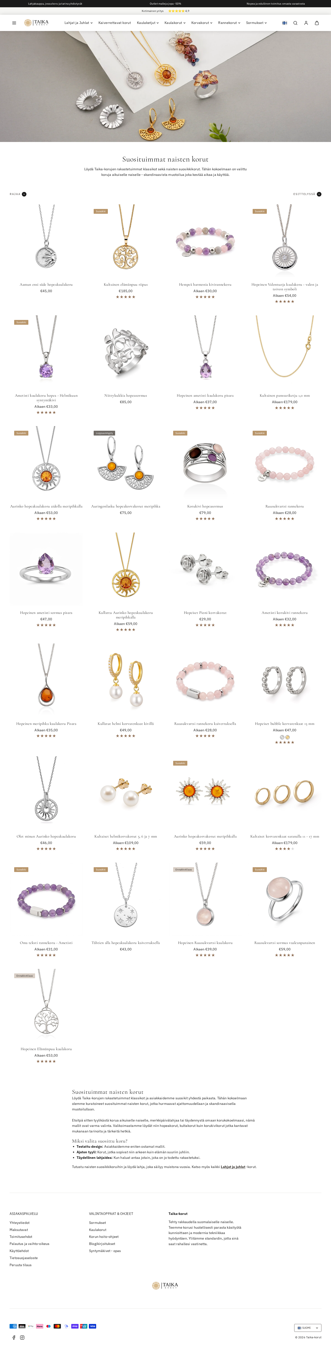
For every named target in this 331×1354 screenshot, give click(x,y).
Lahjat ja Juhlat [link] (77, 22)
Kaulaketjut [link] (146, 22)
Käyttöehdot (19, 1251)
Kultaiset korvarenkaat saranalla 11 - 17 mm (284, 836)
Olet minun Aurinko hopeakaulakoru (46, 836)
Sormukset (97, 1222)
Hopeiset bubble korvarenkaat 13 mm (284, 723)
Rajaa (15, 194)
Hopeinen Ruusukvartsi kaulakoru (205, 942)
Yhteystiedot (19, 1222)
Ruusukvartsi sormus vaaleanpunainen (284, 942)
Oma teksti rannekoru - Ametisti (46, 942)
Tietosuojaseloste (24, 1258)
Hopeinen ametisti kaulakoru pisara (205, 395)
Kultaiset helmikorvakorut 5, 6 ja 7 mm (125, 836)
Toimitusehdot (21, 1236)
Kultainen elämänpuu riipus (126, 284)
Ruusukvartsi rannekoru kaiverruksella (205, 723)
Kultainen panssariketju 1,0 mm (285, 395)
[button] (14, 23)
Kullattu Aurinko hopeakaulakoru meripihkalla (126, 615)
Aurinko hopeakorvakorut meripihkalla (205, 836)
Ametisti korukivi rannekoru (285, 612)
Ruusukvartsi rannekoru (284, 506)
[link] (306, 23)
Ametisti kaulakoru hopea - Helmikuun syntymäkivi (46, 397)
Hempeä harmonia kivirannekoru (205, 284)
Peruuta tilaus (21, 1265)
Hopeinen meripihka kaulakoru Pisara (46, 723)
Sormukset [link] (254, 22)
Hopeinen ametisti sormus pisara (46, 612)
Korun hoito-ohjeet (104, 1236)
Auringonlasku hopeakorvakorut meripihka (125, 506)
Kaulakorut (97, 1230)
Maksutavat (19, 1230)
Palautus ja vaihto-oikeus (30, 1243)
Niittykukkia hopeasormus (125, 395)
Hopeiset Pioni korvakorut (205, 612)
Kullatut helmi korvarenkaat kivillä (126, 723)
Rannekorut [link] (227, 22)
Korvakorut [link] (200, 22)
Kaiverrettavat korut (114, 22)
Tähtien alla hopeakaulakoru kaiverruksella (126, 942)
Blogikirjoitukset (102, 1243)
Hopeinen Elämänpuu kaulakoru (46, 1049)
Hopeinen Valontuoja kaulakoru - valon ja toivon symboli (285, 286)
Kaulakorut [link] (173, 22)
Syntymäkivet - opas (105, 1251)
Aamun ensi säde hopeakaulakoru (46, 284)
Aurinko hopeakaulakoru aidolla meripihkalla (46, 506)
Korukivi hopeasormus (205, 506)
